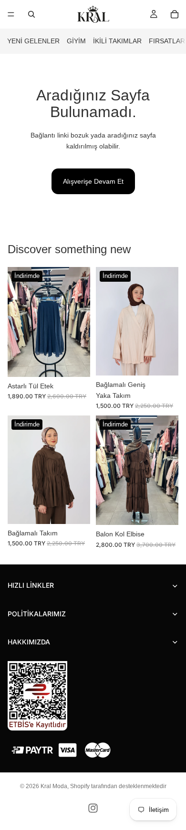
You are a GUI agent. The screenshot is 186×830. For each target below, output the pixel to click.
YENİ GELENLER (33, 41)
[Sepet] (174, 14)
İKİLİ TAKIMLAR (117, 41)
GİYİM (76, 41)
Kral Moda (54, 786)
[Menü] (11, 14)
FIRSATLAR (167, 41)
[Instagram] (93, 808)
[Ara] (31, 14)
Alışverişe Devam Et (93, 181)
